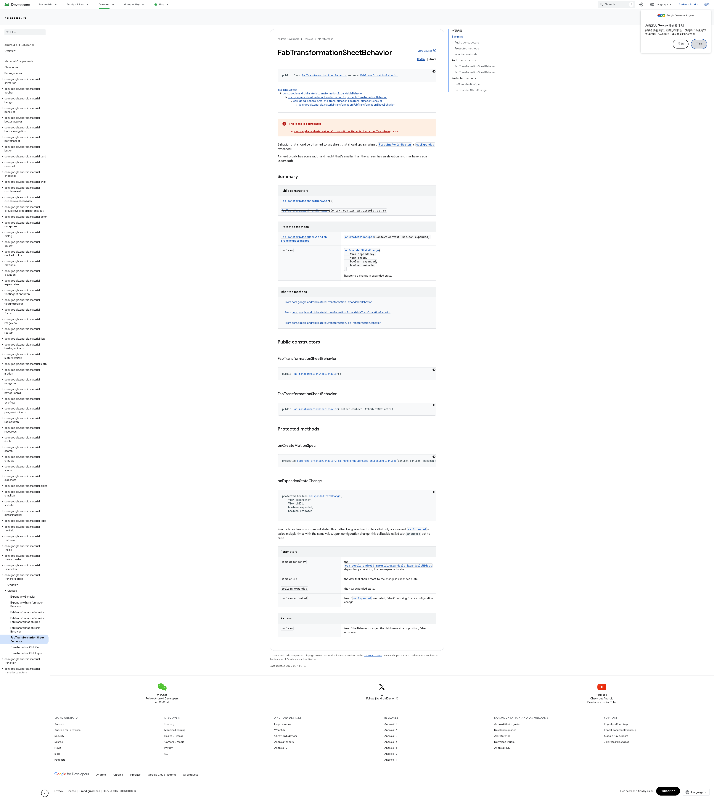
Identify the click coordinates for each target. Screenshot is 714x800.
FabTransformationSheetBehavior (324, 75)
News (57, 747)
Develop (104, 4)
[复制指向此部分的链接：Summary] (301, 177)
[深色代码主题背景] (434, 71)
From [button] (328, 302)
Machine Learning (175, 730)
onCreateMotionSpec (359, 237)
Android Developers (288, 39)
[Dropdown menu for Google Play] (145, 4)
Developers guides (505, 730)
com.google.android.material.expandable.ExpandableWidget (388, 565)
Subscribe (668, 791)
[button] (24, 81)
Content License (373, 655)
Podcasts (59, 759)
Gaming (169, 724)
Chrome (118, 774)
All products (190, 774)
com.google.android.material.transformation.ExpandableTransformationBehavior (337, 97)
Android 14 (390, 741)
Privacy (168, 747)
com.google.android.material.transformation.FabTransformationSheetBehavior (346, 104)
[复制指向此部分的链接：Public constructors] (323, 342)
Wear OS (279, 730)
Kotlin (421, 59)
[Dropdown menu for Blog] (169, 4)
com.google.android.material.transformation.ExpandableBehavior (323, 93)
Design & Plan (75, 4)
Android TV (280, 747)
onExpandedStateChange (362, 250)
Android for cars (284, 741)
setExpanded (425, 144)
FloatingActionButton (395, 144)
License (71, 791)
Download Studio (504, 741)
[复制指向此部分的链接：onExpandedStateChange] (325, 481)
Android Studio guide (507, 724)
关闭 (681, 44)
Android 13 (390, 747)
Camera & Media (174, 741)
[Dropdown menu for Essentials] (57, 4)
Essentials (45, 4)
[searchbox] (25, 32)
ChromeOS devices (285, 736)
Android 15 (390, 736)
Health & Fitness (173, 736)
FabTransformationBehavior (379, 75)
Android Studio (688, 4)
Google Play (132, 4)
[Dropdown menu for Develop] (115, 4)
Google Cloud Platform (162, 774)
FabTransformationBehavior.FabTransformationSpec (304, 238)
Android (59, 724)
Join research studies (616, 741)
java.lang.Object (287, 89)
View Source (425, 50)
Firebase (135, 774)
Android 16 (390, 730)
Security (59, 736)
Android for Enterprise (67, 730)
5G (166, 753)
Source (58, 741)
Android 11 (390, 759)
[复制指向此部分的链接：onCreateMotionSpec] (319, 446)
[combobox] (616, 4)
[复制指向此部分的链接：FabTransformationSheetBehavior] (340, 359)
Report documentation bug (620, 730)
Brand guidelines (90, 791)
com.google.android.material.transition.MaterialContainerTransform (342, 131)
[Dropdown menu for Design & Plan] (89, 4)
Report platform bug (616, 724)
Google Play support (616, 736)
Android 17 (390, 724)
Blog (161, 4)
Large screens (282, 724)
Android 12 (390, 753)
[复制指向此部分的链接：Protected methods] (323, 429)
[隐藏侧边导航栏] (45, 793)
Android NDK (502, 747)
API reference (15, 18)
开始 (699, 44)
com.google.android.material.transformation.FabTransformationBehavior (337, 101)
